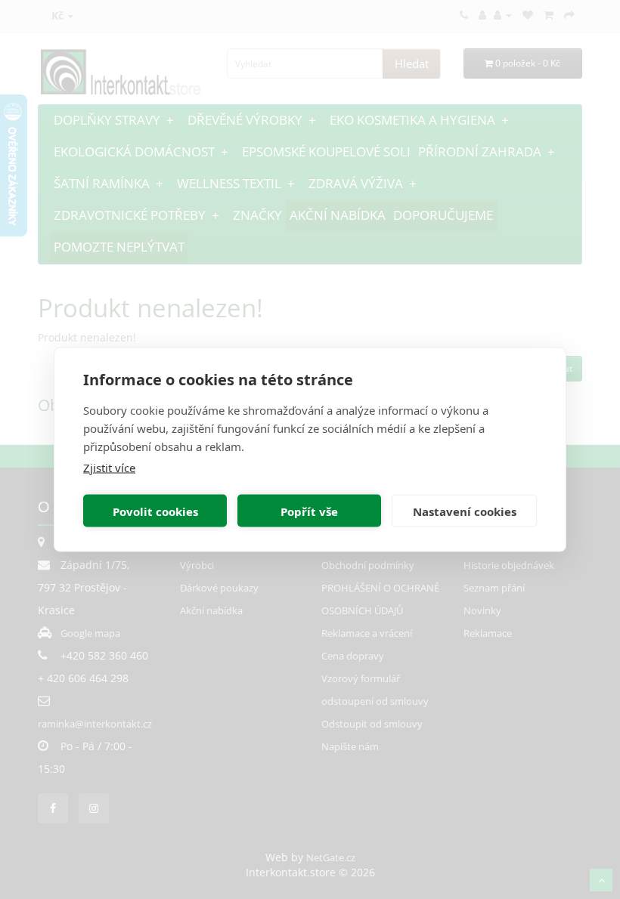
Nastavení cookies (464, 510)
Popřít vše (309, 510)
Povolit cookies (155, 510)
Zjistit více (109, 467)
